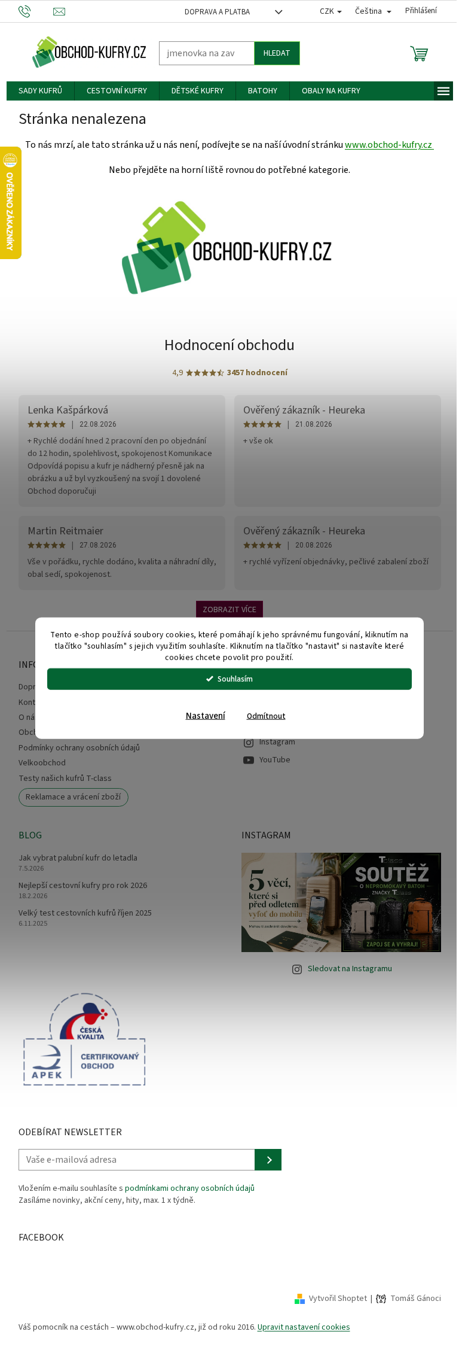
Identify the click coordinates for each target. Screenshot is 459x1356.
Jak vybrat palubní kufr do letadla (73, 858)
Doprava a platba (212, 12)
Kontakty (30, 703)
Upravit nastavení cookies (299, 1327)
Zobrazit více (225, 610)
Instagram (273, 742)
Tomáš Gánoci (410, 1299)
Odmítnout (261, 715)
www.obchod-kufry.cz (385, 144)
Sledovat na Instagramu (346, 969)
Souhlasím (231, 678)
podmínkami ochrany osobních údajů (185, 1188)
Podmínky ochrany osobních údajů (74, 748)
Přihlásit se (263, 1159)
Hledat (272, 53)
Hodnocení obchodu (225, 345)
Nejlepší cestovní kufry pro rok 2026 (78, 886)
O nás (24, 717)
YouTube (270, 760)
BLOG (25, 835)
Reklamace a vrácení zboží (69, 797)
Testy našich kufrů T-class (60, 779)
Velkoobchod (37, 763)
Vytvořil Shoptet (333, 1299)
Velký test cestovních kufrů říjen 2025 (80, 913)
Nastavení (201, 715)
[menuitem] (35, 91)
